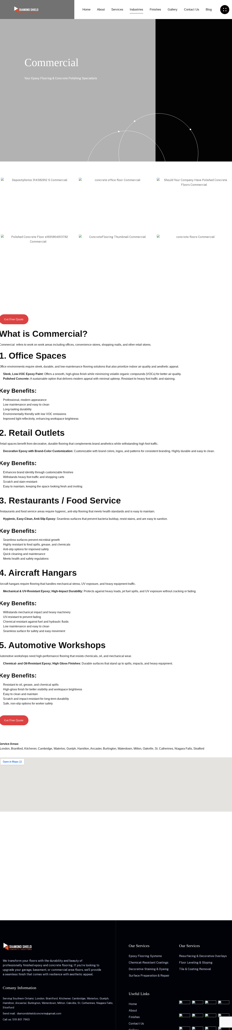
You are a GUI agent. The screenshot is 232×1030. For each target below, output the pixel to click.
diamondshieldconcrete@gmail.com (39, 1013)
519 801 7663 (21, 1019)
